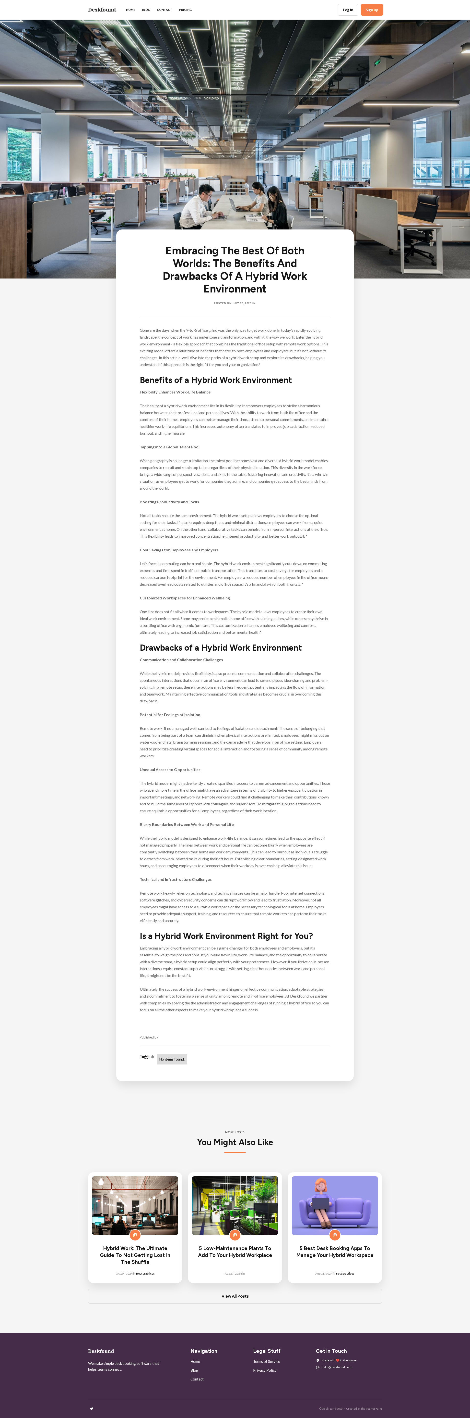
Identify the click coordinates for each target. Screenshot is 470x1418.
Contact (164, 10)
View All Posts (235, 1296)
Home (130, 10)
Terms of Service (266, 1361)
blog (146, 10)
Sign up (372, 10)
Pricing (185, 10)
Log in (348, 10)
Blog (194, 1370)
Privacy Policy (265, 1370)
